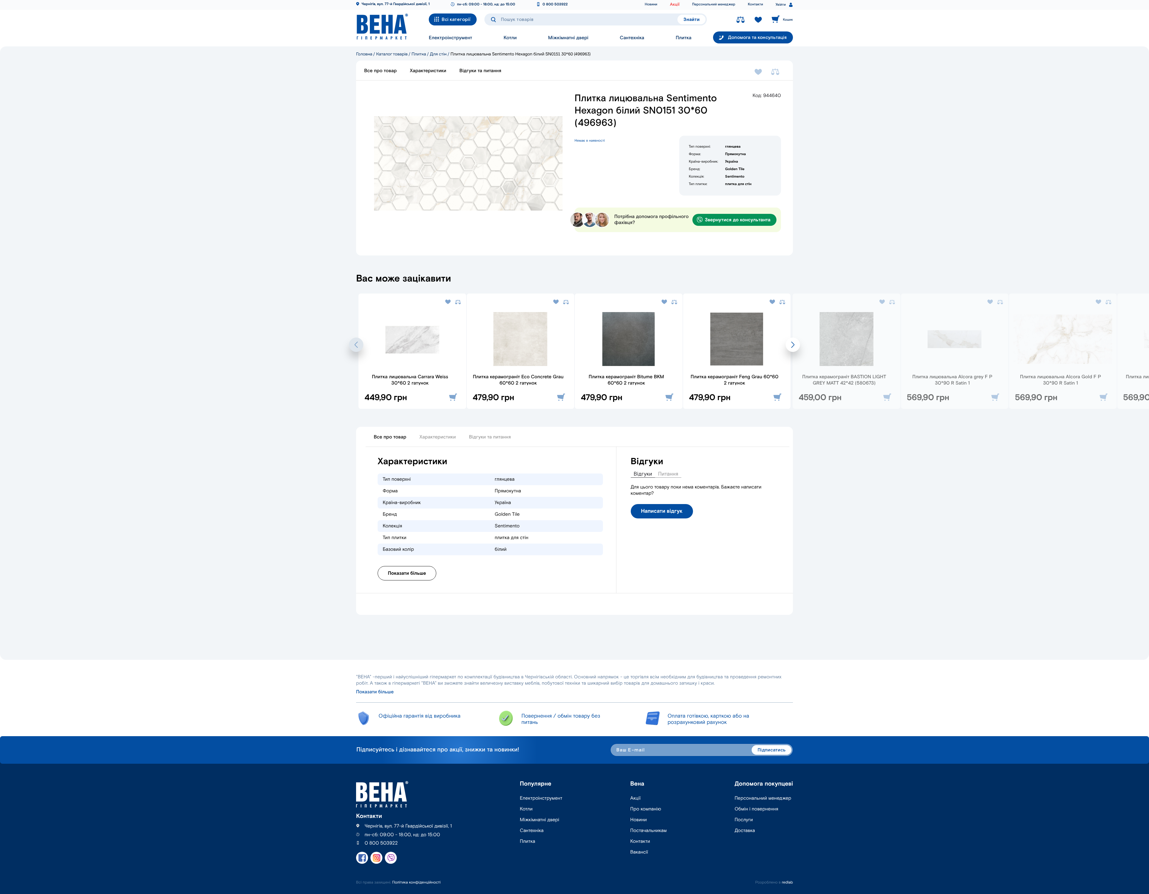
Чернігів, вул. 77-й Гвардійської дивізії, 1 (395, 4)
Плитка (683, 38)
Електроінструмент (450, 38)
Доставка (745, 831)
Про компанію (645, 809)
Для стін (438, 54)
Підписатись (771, 750)
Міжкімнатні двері (568, 38)
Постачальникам (648, 831)
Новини (651, 4)
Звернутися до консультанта (737, 220)
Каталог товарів (392, 54)
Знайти (691, 19)
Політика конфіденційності (416, 882)
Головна (364, 54)
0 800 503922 (555, 4)
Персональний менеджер (713, 4)
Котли (510, 38)
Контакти (755, 4)
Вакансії (639, 852)
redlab (787, 882)
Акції (675, 4)
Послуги (744, 820)
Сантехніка (632, 38)
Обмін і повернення (756, 809)
